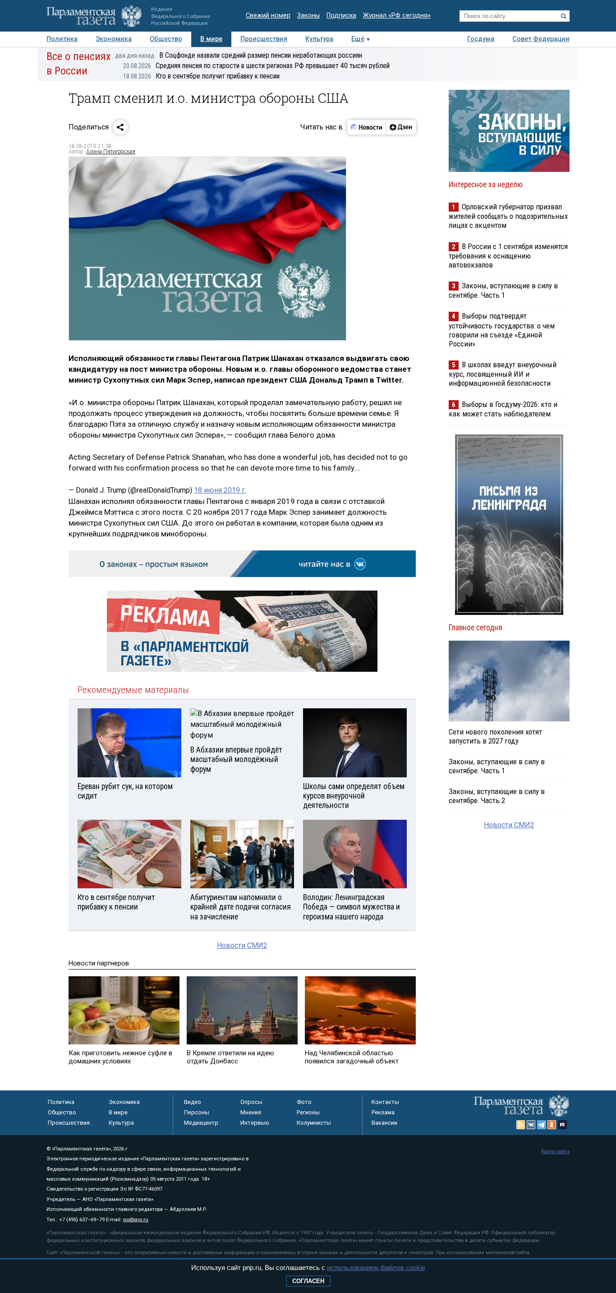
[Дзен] (401, 127)
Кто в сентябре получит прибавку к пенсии (201, 76)
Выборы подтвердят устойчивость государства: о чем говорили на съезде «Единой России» (502, 329)
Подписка (341, 15)
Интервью (254, 1122)
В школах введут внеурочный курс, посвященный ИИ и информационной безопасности (502, 374)
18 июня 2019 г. (220, 490)
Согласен (308, 1281)
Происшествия (263, 39)
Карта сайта (555, 1151)
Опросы (251, 1102)
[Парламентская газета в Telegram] (541, 1124)
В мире (211, 39)
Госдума (480, 39)
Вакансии (384, 1122)
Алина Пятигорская (110, 151)
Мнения (250, 1112)
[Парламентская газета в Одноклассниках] (551, 1124)
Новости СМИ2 (242, 945)
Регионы (308, 1112)
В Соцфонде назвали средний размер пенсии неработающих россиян (238, 55)
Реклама (383, 1112)
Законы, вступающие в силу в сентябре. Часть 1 (503, 290)
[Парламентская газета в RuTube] (562, 1124)
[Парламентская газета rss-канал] (520, 1124)
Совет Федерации (541, 39)
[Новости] (366, 127)
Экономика (114, 39)
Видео (192, 1102)
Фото (304, 1102)
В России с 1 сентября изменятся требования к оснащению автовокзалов (508, 255)
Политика (62, 39)
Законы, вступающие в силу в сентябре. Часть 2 (497, 796)
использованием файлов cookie (376, 1267)
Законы (308, 15)
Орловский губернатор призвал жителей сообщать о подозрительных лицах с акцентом (508, 216)
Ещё (357, 39)
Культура (319, 39)
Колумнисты (314, 1122)
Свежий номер (268, 15)
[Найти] (564, 16)
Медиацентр (201, 1122)
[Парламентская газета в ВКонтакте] (531, 1124)
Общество (166, 39)
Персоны (196, 1112)
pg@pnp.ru (135, 1220)
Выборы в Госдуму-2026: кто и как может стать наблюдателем (503, 409)
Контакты (385, 1102)
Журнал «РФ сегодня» (397, 15)
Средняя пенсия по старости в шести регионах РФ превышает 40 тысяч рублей (256, 65)
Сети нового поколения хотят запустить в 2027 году (495, 736)
